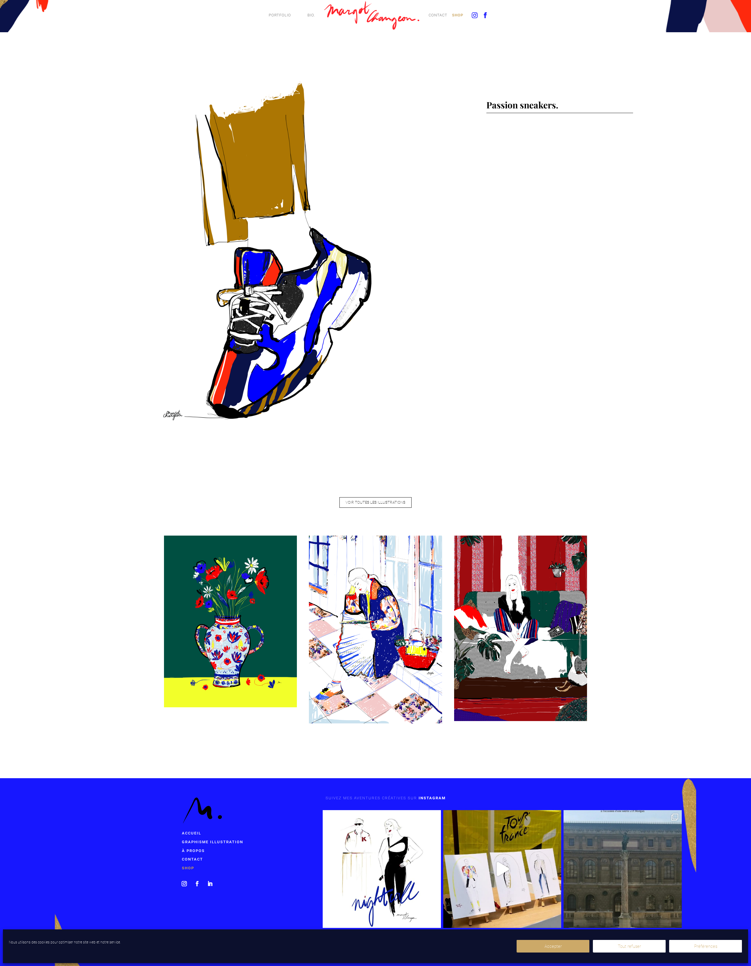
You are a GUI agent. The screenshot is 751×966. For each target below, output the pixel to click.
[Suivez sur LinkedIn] (210, 883)
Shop (457, 15)
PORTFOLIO (280, 15)
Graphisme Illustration (212, 842)
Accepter (553, 946)
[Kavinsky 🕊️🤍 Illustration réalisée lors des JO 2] (382, 869)
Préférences (705, 946)
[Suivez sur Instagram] (184, 883)
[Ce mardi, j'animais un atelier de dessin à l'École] (623, 869)
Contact (438, 15)
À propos (193, 851)
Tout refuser (629, 946)
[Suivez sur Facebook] (197, 883)
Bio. (311, 15)
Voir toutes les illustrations (375, 502)
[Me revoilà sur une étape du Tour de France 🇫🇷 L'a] (502, 869)
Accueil (191, 833)
